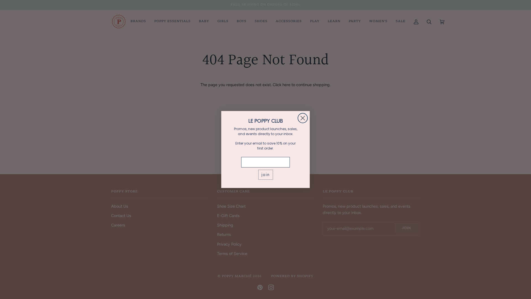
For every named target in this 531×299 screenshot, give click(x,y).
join (265, 174)
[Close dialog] (303, 118)
